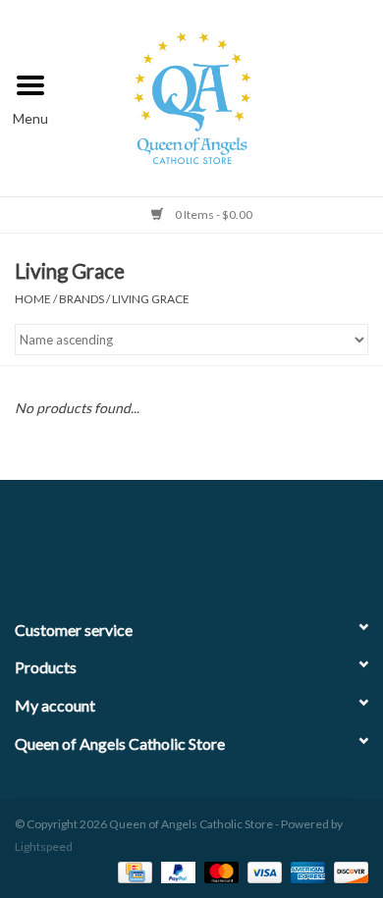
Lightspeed (44, 846)
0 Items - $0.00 (212, 214)
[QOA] (222, 95)
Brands (81, 298)
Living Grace (151, 298)
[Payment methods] (132, 871)
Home (33, 298)
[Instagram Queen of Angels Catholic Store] (260, 540)
